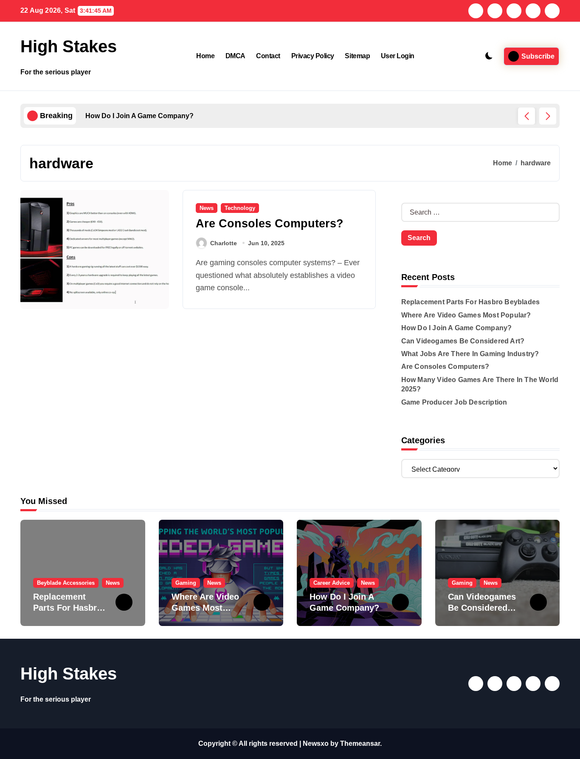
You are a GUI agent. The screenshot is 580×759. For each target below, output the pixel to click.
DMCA (235, 55)
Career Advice (331, 583)
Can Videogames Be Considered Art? (463, 341)
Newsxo (316, 743)
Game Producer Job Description (454, 402)
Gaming (185, 583)
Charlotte (223, 243)
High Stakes (68, 46)
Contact (268, 55)
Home (205, 55)
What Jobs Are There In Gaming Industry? (470, 353)
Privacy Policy (312, 55)
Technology (240, 208)
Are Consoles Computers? (269, 223)
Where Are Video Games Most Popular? (466, 315)
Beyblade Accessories (66, 583)
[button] (547, 116)
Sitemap (357, 55)
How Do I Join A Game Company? (456, 327)
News (207, 208)
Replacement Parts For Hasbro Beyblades (470, 302)
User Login (397, 55)
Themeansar (360, 743)
